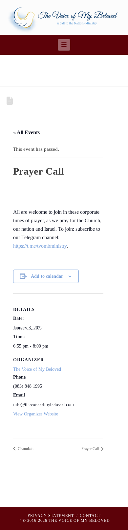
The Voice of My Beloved (37, 369)
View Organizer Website (35, 414)
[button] (64, 44)
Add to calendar (47, 276)
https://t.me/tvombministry (40, 246)
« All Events (26, 132)
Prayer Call (90, 448)
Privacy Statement (51, 515)
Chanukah (25, 448)
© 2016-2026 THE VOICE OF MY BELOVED (66, 520)
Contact (90, 515)
